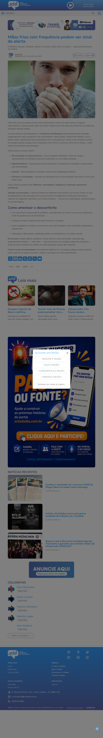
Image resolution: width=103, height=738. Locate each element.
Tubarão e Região (51, 377)
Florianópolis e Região (51, 371)
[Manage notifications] (97, 729)
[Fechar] (67, 353)
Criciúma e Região (51, 359)
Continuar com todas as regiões (51, 384)
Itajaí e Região (51, 365)
